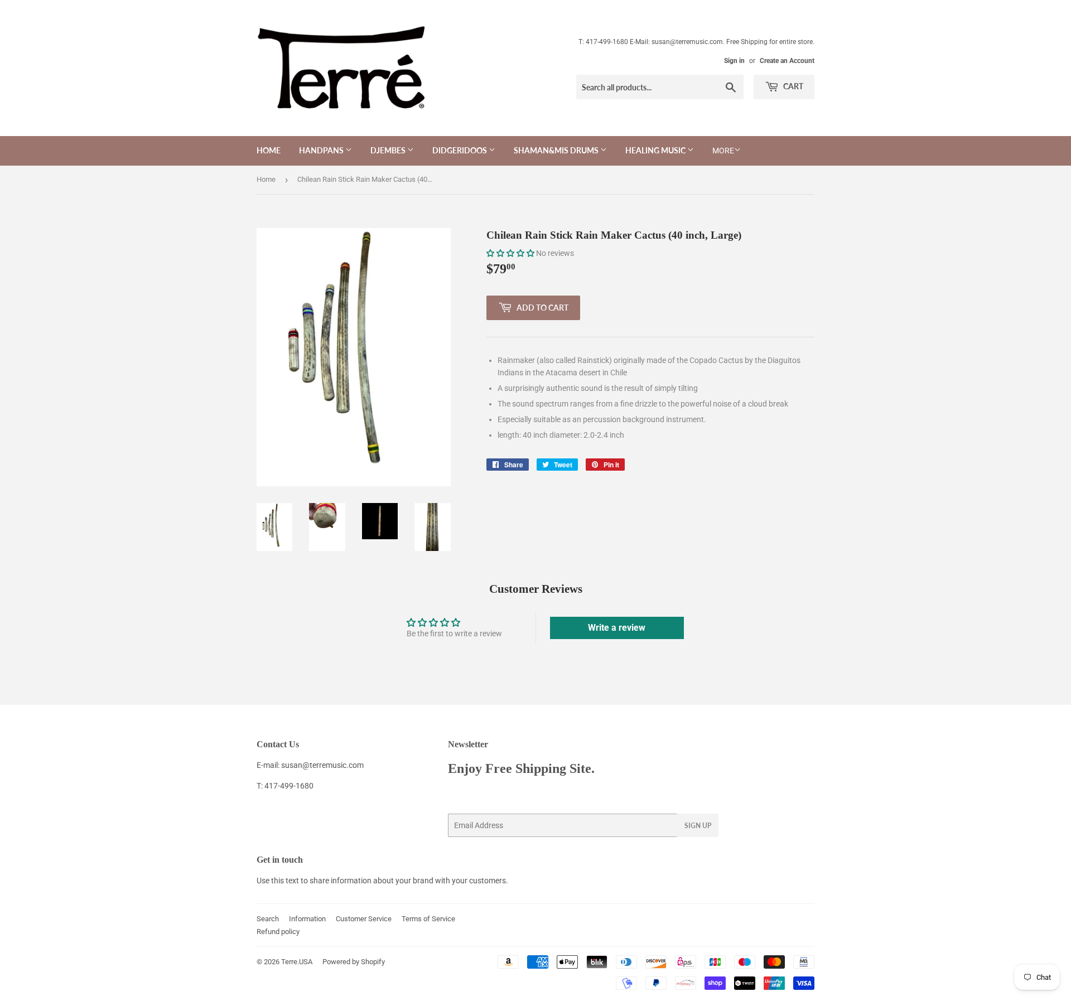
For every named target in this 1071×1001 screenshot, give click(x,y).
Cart (792, 86)
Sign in (734, 61)
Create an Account (787, 61)
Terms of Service (428, 919)
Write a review (616, 627)
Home (269, 150)
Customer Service (364, 919)
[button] (510, 253)
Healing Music (656, 150)
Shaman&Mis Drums (557, 150)
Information (307, 919)
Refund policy (278, 931)
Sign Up (697, 825)
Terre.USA (296, 962)
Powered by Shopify (353, 962)
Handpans (322, 150)
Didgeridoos (460, 150)
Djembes (388, 150)
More (723, 150)
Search (268, 919)
